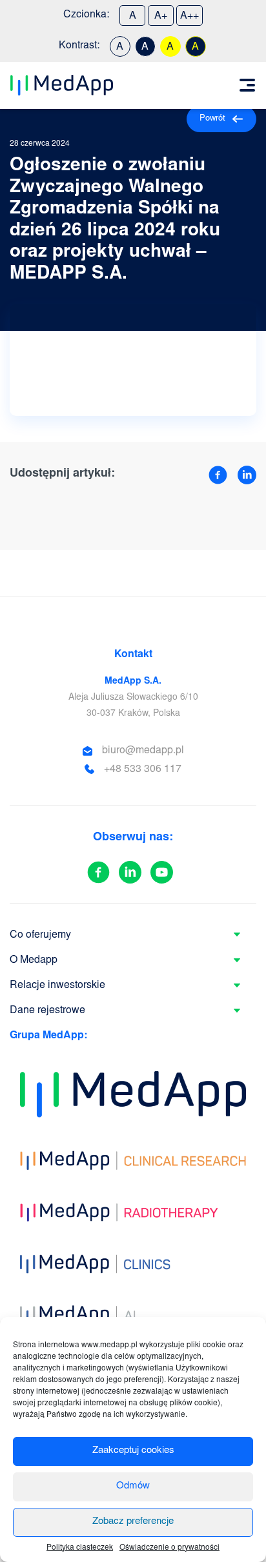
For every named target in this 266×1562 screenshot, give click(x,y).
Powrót (212, 119)
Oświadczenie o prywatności (169, 1548)
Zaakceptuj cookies (133, 1451)
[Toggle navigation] (247, 85)
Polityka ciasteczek (79, 1548)
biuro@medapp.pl (143, 751)
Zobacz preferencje (133, 1522)
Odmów (133, 1486)
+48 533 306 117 (142, 769)
